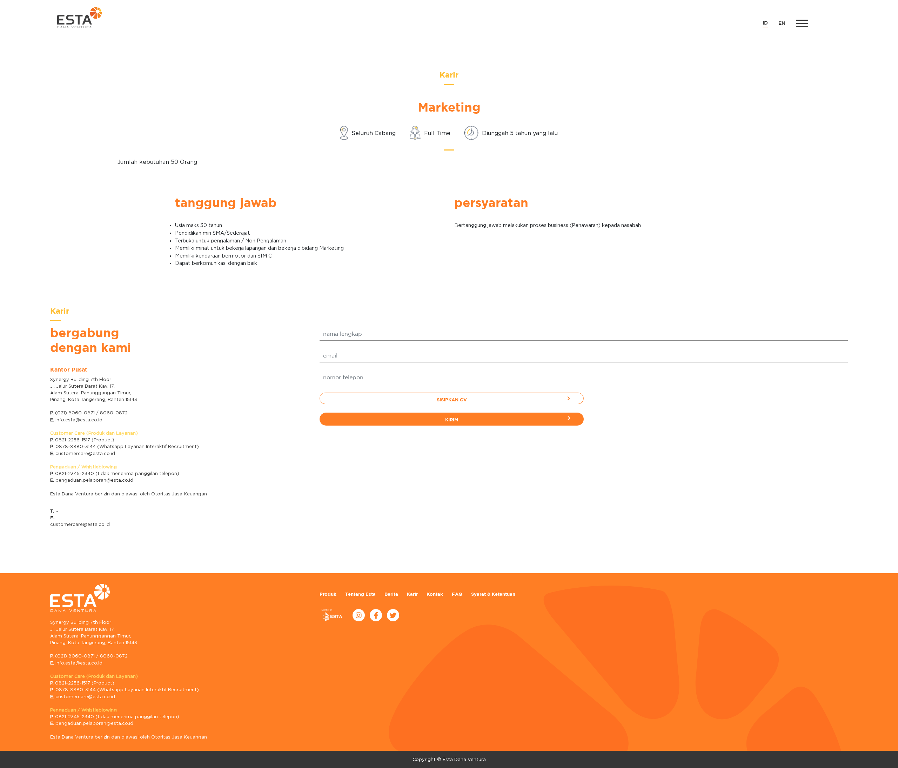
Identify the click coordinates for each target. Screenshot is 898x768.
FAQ (457, 594)
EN (781, 23)
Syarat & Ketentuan (493, 594)
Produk (328, 594)
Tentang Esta (360, 594)
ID (765, 23)
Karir (412, 594)
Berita (391, 594)
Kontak (435, 594)
